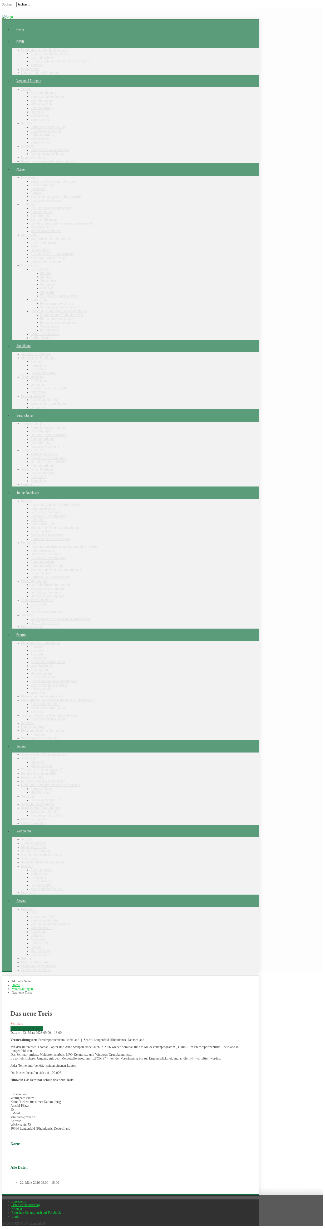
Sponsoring (38, 658)
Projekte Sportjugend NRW (39, 773)
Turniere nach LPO (33, 423)
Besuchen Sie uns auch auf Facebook (36, 1212)
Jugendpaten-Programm (47, 261)
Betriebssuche (40, 142)
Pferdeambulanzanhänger (38, 966)
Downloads (28, 893)
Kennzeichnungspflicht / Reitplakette (56, 197)
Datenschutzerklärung (36, 962)
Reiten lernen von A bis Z (57, 303)
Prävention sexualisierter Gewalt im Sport (49, 161)
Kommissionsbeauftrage (47, 535)
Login (15, 1216)
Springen (46, 277)
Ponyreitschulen (42, 789)
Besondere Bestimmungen (48, 458)
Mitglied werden (41, 104)
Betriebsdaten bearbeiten (48, 127)
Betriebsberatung (42, 135)
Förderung (37, 112)
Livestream (38, 692)
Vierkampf (47, 292)
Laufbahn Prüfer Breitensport (50, 585)
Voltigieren (47, 284)
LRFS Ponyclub (40, 792)
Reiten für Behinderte (45, 334)
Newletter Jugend (33, 819)
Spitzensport (30, 235)
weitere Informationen (46, 231)
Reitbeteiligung (41, 338)
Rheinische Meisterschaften (40, 643)
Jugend (21, 746)
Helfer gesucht (41, 689)
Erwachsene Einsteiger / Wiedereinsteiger (59, 311)
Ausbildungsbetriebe (45, 400)
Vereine (26, 89)
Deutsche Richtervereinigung (50, 539)
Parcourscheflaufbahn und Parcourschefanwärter (64, 546)
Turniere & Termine (33, 843)
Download (27, 909)
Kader (34, 246)
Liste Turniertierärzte (45, 623)
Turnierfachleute (42, 227)
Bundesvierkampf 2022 (46, 800)
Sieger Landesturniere (45, 704)
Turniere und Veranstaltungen (51, 924)
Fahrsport (46, 288)
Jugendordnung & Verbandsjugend (44, 754)
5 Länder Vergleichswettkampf (42, 854)
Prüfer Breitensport (44, 185)
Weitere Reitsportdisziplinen (59, 296)
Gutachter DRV (41, 531)
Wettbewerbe (40, 116)
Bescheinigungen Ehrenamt (49, 154)
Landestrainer (40, 250)
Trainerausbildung (33, 377)
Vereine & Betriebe (28, 81)
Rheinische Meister (44, 677)
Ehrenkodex (38, 392)
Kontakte (27, 866)
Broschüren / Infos (43, 373)
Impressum (18, 1201)
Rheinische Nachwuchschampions (54, 681)
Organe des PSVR (42, 916)
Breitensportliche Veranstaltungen (54, 181)
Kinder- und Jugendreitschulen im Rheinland (50, 785)
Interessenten (30, 265)
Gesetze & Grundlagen (46, 200)
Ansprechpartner (42, 870)
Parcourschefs (31, 543)
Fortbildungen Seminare (47, 611)
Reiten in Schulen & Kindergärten (43, 781)
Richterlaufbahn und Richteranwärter (56, 505)
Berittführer (38, 189)
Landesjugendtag (32, 727)
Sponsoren (38, 650)
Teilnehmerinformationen (48, 662)
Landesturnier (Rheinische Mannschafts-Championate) (58, 700)
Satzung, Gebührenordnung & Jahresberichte (61, 61)
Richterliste (38, 369)
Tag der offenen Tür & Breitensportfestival (50, 715)
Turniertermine (40, 216)
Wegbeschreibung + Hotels (49, 685)
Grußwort (37, 647)
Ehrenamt (27, 146)
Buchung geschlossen (26, 1028)
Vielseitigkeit (49, 280)
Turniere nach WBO (33, 450)
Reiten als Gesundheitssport (59, 322)
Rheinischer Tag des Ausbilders (42, 696)
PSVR (20, 42)
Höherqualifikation (43, 508)
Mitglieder (37, 762)
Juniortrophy (29, 858)
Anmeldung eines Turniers (48, 427)
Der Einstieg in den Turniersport (52, 208)
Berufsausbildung (33, 396)
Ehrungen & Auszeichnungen (50, 150)
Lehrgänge (38, 384)
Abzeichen (38, 939)
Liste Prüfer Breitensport (47, 596)
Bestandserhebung (43, 93)
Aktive (20, 169)
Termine (36, 362)
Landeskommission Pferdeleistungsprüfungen (62, 223)
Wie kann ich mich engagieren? (42, 770)
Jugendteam (29, 758)
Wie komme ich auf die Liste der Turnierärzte (61, 619)
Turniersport (29, 204)
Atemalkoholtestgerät (45, 446)
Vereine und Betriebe (45, 920)
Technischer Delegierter (37, 600)
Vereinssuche (40, 119)
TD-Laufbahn (39, 604)
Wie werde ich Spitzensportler (51, 239)
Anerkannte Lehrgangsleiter (49, 388)
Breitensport (29, 177)
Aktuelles (27, 839)
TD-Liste (36, 607)
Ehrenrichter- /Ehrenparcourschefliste (56, 527)
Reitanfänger (40, 300)
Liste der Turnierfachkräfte (49, 435)
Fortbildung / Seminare (46, 512)
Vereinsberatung (42, 108)
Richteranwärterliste (44, 524)
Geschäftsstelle (42, 57)
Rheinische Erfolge (34, 847)
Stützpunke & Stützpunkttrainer (52, 254)
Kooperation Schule (34, 157)
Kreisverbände (30, 69)
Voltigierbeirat (40, 874)
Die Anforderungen (43, 242)
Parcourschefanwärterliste (49, 566)
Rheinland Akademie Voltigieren (42, 730)
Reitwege (37, 193)
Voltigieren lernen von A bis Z (59, 307)
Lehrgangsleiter (41, 885)
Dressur (45, 273)
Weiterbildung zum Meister (49, 403)
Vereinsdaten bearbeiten (47, 96)
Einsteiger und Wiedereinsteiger (61, 315)
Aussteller (37, 654)
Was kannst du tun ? (44, 812)
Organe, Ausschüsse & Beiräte (51, 54)
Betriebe (26, 123)
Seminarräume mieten (36, 970)
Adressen (37, 65)
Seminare (27, 723)
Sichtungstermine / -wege (48, 258)
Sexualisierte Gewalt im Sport (41, 808)
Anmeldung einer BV (44, 454)
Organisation (39, 669)
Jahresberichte (41, 955)
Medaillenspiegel (42, 673)
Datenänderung (31, 627)
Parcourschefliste (43, 562)
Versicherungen (41, 100)
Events (21, 635)
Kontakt (16, 1209)
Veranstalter (24, 415)
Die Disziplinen (40, 269)
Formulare (27, 484)
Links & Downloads (33, 823)
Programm (38, 734)
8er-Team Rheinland (44, 219)
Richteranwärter (41, 881)
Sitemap (27, 958)
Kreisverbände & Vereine (47, 889)
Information (18, 1094)
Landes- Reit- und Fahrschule (40, 73)
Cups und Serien (42, 212)
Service (21, 901)
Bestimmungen (41, 431)
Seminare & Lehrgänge (36, 354)
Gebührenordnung (42, 439)
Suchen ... (8, 4)
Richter (26, 501)
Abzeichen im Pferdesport (39, 358)
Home (20, 29)
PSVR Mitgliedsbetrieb (46, 131)
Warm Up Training (42, 666)
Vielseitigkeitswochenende (39, 738)
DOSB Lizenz (39, 381)
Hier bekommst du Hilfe (46, 815)
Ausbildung (23, 346)
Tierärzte (27, 615)
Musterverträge (41, 951)
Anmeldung (38, 365)
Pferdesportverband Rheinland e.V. (44, 50)
